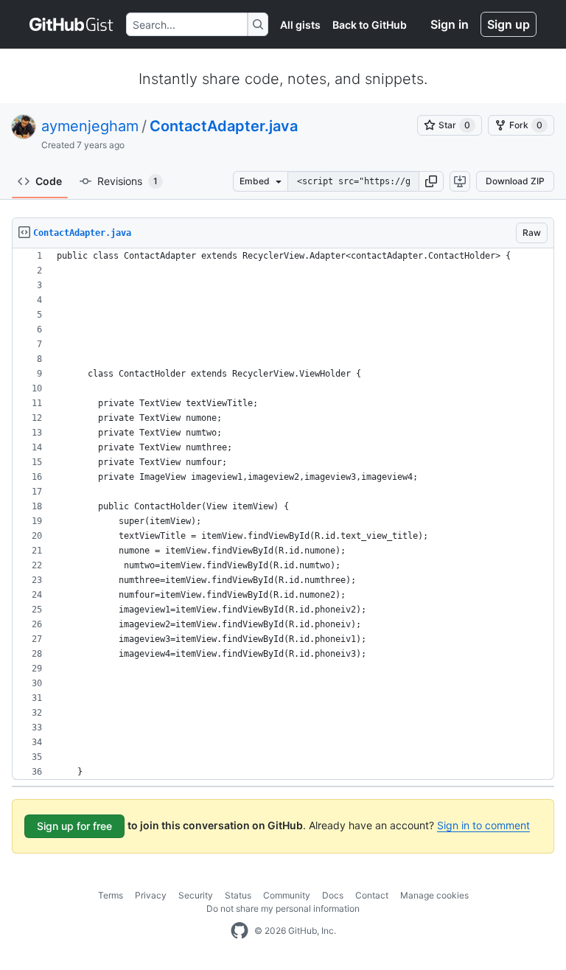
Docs (332, 895)
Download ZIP (515, 180)
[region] (283, 514)
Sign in (449, 24)
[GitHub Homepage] (239, 931)
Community (286, 895)
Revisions (127, 181)
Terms (110, 895)
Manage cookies (434, 895)
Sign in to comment (483, 825)
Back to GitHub (369, 24)
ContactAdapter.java (224, 126)
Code (48, 181)
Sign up (508, 24)
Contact (371, 895)
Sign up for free (74, 826)
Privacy (151, 895)
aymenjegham (90, 126)
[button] (431, 181)
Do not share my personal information (283, 908)
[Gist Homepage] (71, 24)
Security (195, 895)
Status (238, 895)
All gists (300, 24)
